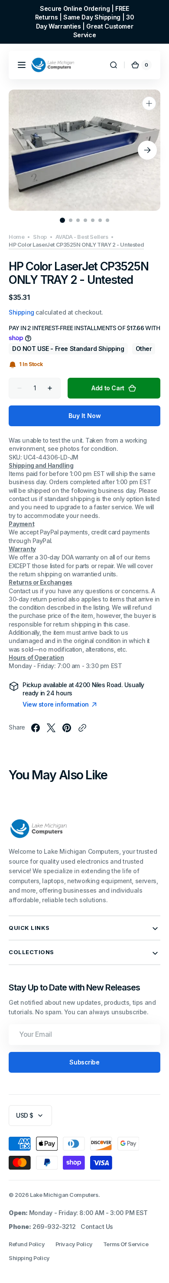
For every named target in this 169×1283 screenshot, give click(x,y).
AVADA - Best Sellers (81, 237)
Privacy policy (74, 1244)
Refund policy (27, 1244)
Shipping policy (29, 1258)
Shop (39, 237)
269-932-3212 (53, 1226)
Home (16, 237)
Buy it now (84, 415)
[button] (21, 64)
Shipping (21, 312)
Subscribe (84, 1062)
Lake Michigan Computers (64, 1195)
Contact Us (97, 1226)
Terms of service (125, 1244)
